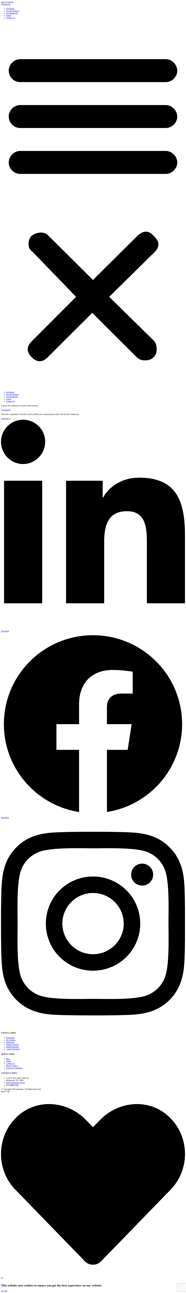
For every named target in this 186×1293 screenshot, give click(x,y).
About (8, 15)
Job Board (10, 9)
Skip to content (7, 2)
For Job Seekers (12, 11)
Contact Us (10, 18)
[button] (93, 205)
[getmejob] (5, 4)
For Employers (12, 13)
